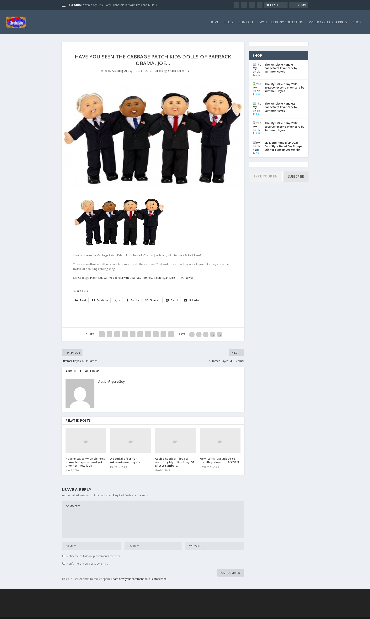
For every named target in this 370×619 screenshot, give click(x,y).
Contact (246, 22)
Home (214, 22)
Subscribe (296, 176)
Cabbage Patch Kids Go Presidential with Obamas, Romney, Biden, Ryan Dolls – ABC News (135, 278)
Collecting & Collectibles (169, 71)
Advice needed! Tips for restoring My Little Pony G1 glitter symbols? (174, 462)
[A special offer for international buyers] (130, 440)
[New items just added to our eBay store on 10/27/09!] (220, 440)
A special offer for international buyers (125, 460)
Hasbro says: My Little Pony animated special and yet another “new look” (85, 462)
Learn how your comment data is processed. (139, 579)
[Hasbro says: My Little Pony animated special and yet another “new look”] (86, 440)
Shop (357, 22)
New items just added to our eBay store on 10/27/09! (219, 460)
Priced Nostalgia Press (328, 22)
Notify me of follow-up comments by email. (93, 556)
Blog (229, 22)
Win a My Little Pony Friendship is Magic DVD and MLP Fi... (121, 5)
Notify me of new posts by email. (87, 563)
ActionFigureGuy (122, 71)
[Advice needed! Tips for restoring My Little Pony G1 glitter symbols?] (175, 440)
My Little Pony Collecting (281, 22)
